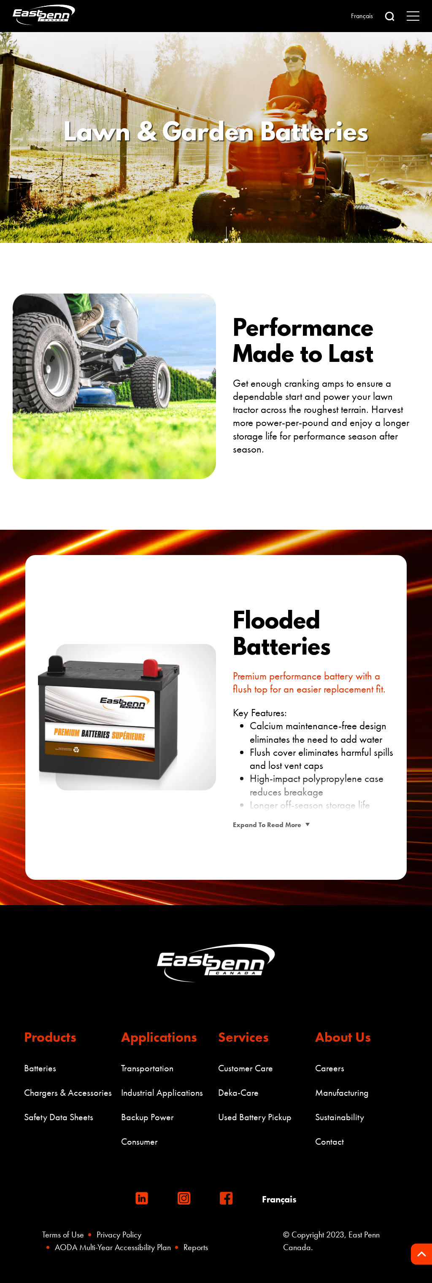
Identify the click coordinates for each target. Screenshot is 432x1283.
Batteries (40, 1068)
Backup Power (147, 1117)
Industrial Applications (162, 1092)
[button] (389, 16)
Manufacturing (342, 1092)
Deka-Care (238, 1092)
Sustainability (339, 1117)
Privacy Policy (119, 1234)
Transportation (147, 1068)
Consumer (139, 1141)
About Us (343, 1037)
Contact (329, 1141)
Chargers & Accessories (68, 1092)
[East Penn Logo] (45, 16)
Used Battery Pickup (255, 1117)
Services (243, 1037)
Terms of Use (63, 1234)
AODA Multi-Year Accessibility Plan (113, 1247)
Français (362, 15)
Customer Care (245, 1068)
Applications (159, 1037)
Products (50, 1037)
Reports (196, 1247)
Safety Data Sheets (58, 1117)
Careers (329, 1068)
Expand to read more (267, 825)
